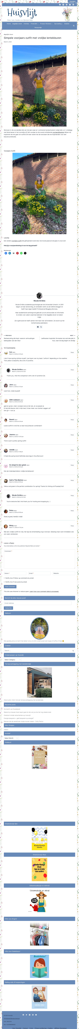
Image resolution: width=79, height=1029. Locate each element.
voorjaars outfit (17, 241)
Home (9, 23)
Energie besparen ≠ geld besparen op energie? (19, 718)
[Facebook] (23, 1014)
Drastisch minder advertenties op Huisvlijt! (17, 715)
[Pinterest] (32, 1014)
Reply (72, 352)
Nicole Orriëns (39, 301)
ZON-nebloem (14, 400)
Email (31, 573)
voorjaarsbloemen (58, 132)
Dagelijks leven (17, 23)
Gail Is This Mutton (16, 480)
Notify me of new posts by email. (16, 582)
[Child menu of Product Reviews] (46, 24)
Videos (6, 729)
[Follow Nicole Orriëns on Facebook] (37, 327)
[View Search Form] (73, 25)
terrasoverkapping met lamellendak (32, 700)
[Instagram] (29, 1014)
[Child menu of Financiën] (34, 24)
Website (56, 573)
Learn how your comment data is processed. (44, 591)
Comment (8, 551)
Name (7, 573)
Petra (11, 510)
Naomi (11, 419)
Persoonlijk (38, 27)
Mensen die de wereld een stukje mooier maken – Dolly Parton (23, 721)
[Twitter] (26, 1014)
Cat (10, 352)
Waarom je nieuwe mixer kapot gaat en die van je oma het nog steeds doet (27, 712)
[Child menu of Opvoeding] (58, 24)
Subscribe (8, 608)
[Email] (36, 1014)
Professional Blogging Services (12, 1018)
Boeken (66, 23)
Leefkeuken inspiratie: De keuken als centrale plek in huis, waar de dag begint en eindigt (58, 338)
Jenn (11, 385)
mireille (12, 450)
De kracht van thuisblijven (12, 709)
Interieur (26, 23)
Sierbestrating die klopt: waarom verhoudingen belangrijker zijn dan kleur (19, 338)
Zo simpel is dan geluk (17, 465)
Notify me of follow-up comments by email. (19, 578)
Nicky (11, 525)
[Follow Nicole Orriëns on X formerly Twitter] (41, 327)
